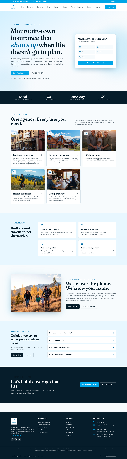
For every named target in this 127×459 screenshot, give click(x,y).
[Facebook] (12, 439)
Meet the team (72, 306)
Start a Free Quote (91, 384)
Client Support (70, 427)
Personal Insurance (44, 424)
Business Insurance (44, 422)
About (73, 7)
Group (65, 7)
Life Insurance (42, 427)
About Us (68, 422)
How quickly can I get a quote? (81, 333)
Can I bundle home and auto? (81, 347)
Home (23, 7)
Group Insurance (43, 432)
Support (89, 7)
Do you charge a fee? (81, 340)
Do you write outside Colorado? (81, 354)
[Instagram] (15, 439)
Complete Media (111, 456)
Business (30, 7)
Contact (97, 7)
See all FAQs (17, 355)
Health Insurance (43, 430)
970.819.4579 (112, 1)
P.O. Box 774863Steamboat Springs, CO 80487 (105, 430)
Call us (29, 355)
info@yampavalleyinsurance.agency (106, 425)
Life (48, 7)
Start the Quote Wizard (94, 63)
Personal (40, 7)
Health (56, 7)
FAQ (67, 430)
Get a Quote (110, 7)
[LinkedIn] (19, 439)
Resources (80, 7)
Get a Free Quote (18, 73)
